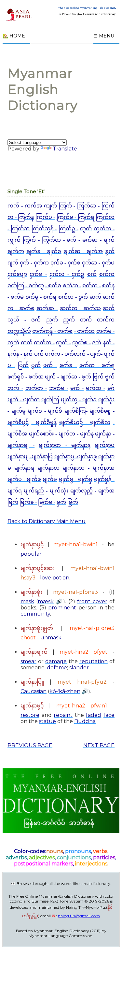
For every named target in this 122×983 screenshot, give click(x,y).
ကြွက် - (31, 240)
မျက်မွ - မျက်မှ (75, 479)
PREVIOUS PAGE (29, 745)
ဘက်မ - (58, 388)
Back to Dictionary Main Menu (46, 521)
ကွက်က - (104, 228)
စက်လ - (67, 297)
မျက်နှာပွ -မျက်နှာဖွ (75, 456)
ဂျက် (12, 262)
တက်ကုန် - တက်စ (52, 331)
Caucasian (33, 691)
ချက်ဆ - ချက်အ (83, 251)
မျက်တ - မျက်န (76, 433)
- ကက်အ (31, 205)
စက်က (107, 274)
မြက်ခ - (28, 502)
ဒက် (96, 342)
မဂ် (111, 388)
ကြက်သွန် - (44, 228)
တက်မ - (105, 331)
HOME (14, 36)
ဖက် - (50, 365)
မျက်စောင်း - (43, 433)
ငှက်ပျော (17, 274)
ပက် (39, 354)
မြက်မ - (46, 502)
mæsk (46, 601)
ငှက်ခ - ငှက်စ (65, 262)
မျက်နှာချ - (20, 445)
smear (28, 661)
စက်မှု (31, 297)
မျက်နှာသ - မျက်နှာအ (88, 468)
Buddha (85, 721)
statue (47, 721)
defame (57, 667)
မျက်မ (50, 479)
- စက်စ (53, 285)
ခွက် (110, 251)
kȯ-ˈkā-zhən (64, 691)
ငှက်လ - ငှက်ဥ (66, 274)
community (35, 614)
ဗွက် (110, 376)
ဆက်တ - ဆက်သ (80, 308)
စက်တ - (91, 285)
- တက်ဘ (84, 331)
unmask (50, 637)
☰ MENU (103, 36)
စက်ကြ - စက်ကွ (25, 285)
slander (79, 667)
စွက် (83, 297)
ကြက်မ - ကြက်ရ (75, 217)
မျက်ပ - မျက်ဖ (24, 479)
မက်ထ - (95, 388)
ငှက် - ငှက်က (34, 262)
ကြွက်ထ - (53, 240)
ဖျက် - (52, 376)
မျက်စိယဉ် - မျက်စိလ (84, 422)
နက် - (109, 342)
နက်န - (14, 354)
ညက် (52, 319)
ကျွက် (13, 240)
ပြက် (23, 365)
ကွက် (86, 228)
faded (93, 715)
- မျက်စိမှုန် (43, 422)
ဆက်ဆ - (47, 308)
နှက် (28, 354)
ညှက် (69, 319)
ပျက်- (97, 354)
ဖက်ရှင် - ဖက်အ (25, 376)
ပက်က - (54, 354)
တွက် (13, 342)
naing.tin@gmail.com (79, 915)
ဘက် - (15, 388)
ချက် (109, 240)
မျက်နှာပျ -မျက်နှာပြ (30, 456)
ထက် (27, 342)
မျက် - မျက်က (23, 399)
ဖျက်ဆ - (70, 376)
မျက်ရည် (34, 490)
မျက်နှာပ (105, 445)
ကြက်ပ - (45, 217)
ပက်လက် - (76, 354)
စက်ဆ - (72, 285)
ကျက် (50, 205)
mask (27, 601)
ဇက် (36, 319)
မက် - (77, 388)
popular (31, 554)
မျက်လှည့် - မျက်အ (92, 490)
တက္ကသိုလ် (19, 331)
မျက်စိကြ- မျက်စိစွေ (87, 411)
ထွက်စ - (81, 342)
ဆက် (95, 297)
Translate (65, 149)
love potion (54, 578)
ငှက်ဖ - (38, 274)
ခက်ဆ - (92, 240)
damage (56, 661)
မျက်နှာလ (48, 468)
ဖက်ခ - (68, 365)
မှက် (61, 502)
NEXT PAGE (99, 745)
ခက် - (73, 240)
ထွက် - (63, 342)
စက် (92, 274)
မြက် (12, 502)
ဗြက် (98, 376)
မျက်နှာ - (105, 433)
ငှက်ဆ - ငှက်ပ (98, 262)
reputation (93, 661)
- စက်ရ (48, 297)
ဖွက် (86, 376)
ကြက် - (67, 205)
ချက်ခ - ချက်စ (43, 251)
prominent (62, 608)
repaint (63, 715)
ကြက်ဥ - (68, 228)
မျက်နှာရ (24, 468)
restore (29, 715)
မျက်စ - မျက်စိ (45, 411)
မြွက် (72, 502)
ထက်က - (44, 342)
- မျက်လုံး (57, 490)
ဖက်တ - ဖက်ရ (97, 365)
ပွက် (36, 365)
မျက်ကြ (50, 399)
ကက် (13, 205)
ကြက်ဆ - (88, 205)
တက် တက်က (97, 319)
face (109, 715)
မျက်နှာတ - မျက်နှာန (64, 445)
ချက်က (15, 251)
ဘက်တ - (36, 388)
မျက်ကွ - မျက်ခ (79, 399)
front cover (92, 601)
